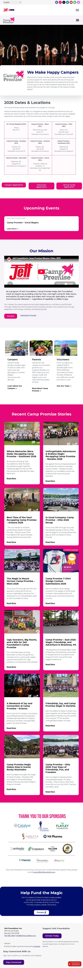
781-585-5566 (9, 936)
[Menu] (77, 10)
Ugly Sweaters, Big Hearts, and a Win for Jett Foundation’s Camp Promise (22, 643)
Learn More (12, 229)
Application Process (28, 315)
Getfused (37, 946)
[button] (77, 20)
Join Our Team (63, 386)
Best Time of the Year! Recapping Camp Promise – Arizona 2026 (22, 520)
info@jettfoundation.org (26, 936)
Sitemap (7, 943)
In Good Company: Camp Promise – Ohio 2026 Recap (60, 520)
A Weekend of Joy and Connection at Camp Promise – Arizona (19, 706)
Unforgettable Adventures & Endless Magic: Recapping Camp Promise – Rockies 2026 (61, 455)
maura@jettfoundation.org (44, 872)
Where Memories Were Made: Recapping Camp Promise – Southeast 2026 (21, 454)
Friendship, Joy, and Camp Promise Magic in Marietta (61, 704)
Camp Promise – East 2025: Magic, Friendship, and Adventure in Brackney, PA (61, 642)
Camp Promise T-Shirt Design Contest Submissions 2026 (58, 581)
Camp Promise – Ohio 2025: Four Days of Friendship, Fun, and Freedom (58, 768)
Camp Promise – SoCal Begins (23, 222)
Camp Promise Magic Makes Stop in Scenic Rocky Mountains (19, 767)
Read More (11, 478)
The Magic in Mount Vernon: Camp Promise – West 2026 (21, 581)
